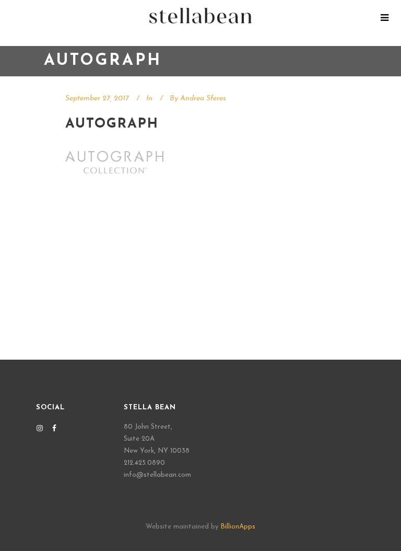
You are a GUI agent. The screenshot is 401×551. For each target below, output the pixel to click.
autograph (112, 124)
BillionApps (237, 526)
